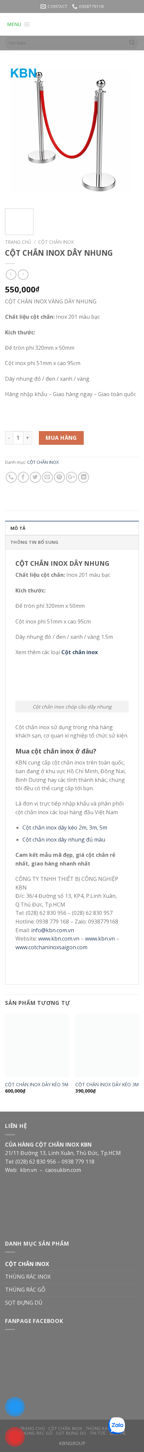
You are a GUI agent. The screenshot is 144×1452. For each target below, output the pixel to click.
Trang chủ (18, 242)
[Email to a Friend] (47, 477)
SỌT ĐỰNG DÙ (24, 1302)
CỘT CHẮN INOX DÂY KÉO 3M (107, 1085)
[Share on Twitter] (35, 477)
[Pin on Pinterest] (59, 477)
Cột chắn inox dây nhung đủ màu (63, 839)
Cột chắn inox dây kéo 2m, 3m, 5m (64, 827)
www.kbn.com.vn (58, 938)
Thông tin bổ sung (34, 542)
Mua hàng (61, 437)
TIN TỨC (98, 1433)
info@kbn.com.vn (52, 930)
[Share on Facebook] (23, 477)
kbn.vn (28, 1170)
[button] (14, 24)
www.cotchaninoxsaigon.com (51, 947)
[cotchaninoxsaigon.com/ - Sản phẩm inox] (85, 24)
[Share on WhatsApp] (11, 477)
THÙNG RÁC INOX (28, 1276)
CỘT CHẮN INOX (56, 242)
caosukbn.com (63, 1170)
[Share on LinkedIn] (83, 477)
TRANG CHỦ (32, 1428)
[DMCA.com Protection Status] (55, 1199)
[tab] (72, 528)
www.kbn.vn (100, 938)
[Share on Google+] (71, 477)
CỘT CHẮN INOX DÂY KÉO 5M (36, 1085)
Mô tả (17, 528)
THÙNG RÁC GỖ (25, 1289)
